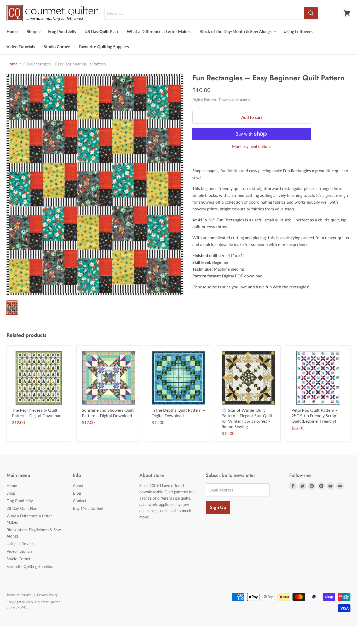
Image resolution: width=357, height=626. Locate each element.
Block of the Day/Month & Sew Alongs (236, 31)
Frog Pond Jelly (62, 31)
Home (12, 31)
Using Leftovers (298, 31)
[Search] (311, 13)
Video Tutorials (21, 46)
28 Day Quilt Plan (101, 31)
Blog (77, 493)
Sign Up (218, 507)
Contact (79, 500)
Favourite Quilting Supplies (104, 46)
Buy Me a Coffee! (88, 508)
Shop (32, 31)
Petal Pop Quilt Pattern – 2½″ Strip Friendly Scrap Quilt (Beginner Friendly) (314, 415)
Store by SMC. (17, 607)
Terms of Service (19, 595)
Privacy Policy (47, 595)
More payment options (251, 146)
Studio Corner (57, 46)
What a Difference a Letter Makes (159, 31)
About (78, 485)
